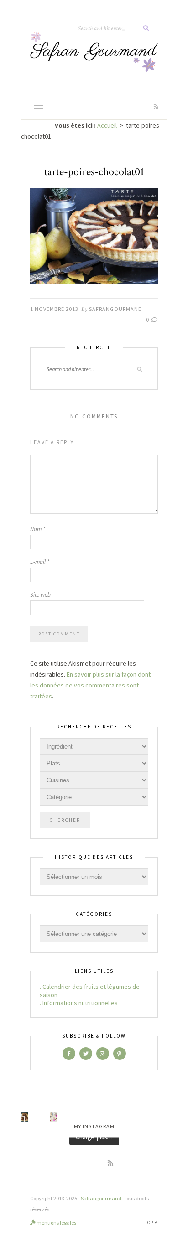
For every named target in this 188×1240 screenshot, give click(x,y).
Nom (37, 529)
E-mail (39, 562)
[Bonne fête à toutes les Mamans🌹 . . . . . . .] (53, 1117)
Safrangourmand (115, 308)
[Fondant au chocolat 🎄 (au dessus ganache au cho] (24, 1117)
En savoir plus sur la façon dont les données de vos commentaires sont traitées (90, 685)
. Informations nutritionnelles (79, 1003)
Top (150, 1222)
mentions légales (56, 1222)
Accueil (107, 125)
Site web (40, 595)
